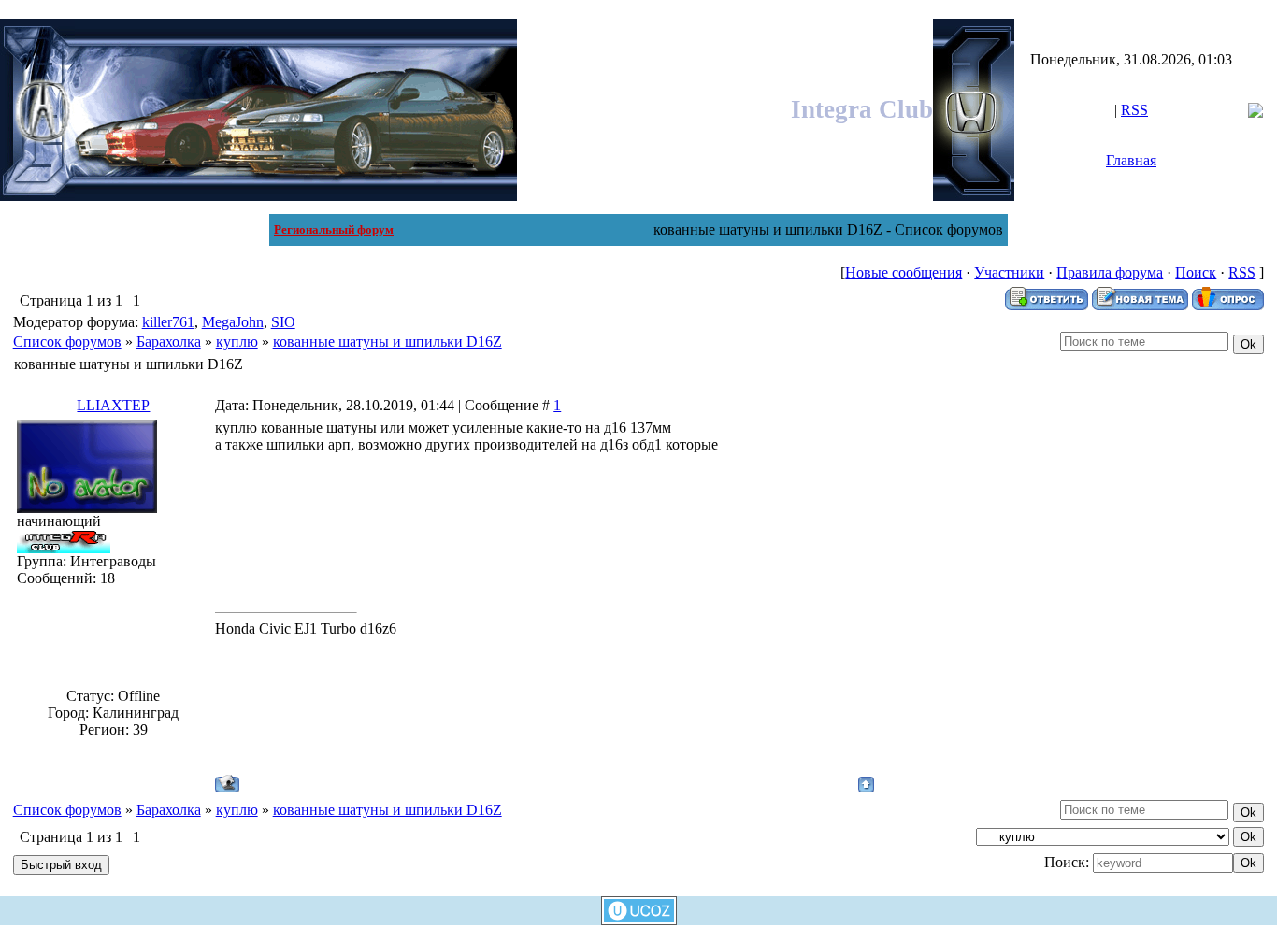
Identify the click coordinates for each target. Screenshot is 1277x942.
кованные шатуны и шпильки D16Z (387, 342)
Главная (1131, 160)
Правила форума (1109, 272)
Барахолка (168, 342)
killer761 (168, 322)
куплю (237, 342)
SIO (283, 322)
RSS (1134, 110)
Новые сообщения (903, 272)
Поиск (1195, 272)
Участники (1009, 272)
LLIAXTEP (113, 405)
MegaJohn (233, 322)
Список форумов (67, 342)
